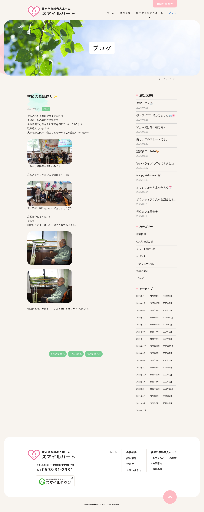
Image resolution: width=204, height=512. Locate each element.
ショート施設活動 (145, 249)
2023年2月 (154, 367)
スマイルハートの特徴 (164, 458)
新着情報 (141, 234)
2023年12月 (141, 346)
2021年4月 (167, 396)
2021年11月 (168, 389)
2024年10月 (155, 325)
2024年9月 (167, 325)
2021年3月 (140, 403)
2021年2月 (154, 403)
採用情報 (131, 458)
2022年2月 (140, 389)
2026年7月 (140, 296)
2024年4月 (140, 339)
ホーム (110, 12)
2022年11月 (141, 375)
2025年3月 (167, 310)
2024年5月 (167, 332)
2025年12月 (155, 303)
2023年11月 (155, 346)
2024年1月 (167, 339)
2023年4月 (167, 360)
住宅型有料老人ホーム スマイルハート (103, 504)
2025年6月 (140, 310)
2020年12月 (141, 410)
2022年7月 (140, 382)
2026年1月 (140, 303)
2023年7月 (167, 353)
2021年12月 (155, 389)
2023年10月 (168, 346)
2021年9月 (140, 396)
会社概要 (125, 12)
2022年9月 (167, 375)
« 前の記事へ (58, 354)
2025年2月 (140, 318)
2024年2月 (154, 339)
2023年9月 (140, 353)
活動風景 (156, 468)
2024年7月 (154, 332)
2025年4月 (154, 310)
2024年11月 (141, 325)
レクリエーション (145, 263)
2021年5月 (154, 396)
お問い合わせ (165, 4)
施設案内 (156, 463)
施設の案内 (142, 271)
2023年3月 (140, 367)
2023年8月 (154, 353)
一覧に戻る (76, 354)
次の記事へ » (94, 354)
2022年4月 (154, 382)
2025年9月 (167, 303)
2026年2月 (167, 296)
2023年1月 (167, 367)
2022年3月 (167, 382)
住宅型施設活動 (144, 241)
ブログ (172, 12)
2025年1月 (154, 318)
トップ (162, 79)
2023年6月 (140, 360)
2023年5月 (154, 360)
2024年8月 (140, 332)
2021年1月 (167, 403)
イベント (141, 256)
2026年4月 (154, 296)
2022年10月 (155, 375)
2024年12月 (168, 318)
